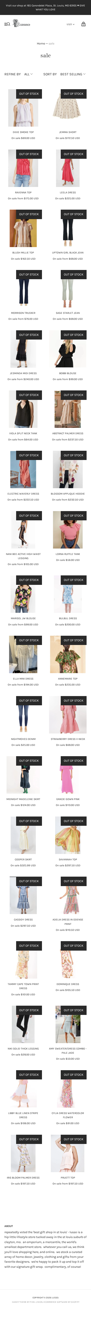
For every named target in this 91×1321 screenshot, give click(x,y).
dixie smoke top (23, 132)
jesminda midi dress (23, 373)
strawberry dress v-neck (68, 739)
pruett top (68, 1177)
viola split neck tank (23, 433)
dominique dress (68, 984)
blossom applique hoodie (68, 493)
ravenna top (23, 192)
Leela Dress (68, 192)
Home (41, 43)
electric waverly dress (23, 493)
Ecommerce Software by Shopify (61, 1302)
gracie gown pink (68, 799)
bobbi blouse (67, 373)
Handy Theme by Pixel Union (27, 1302)
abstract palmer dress (67, 433)
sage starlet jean (68, 312)
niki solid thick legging (23, 1048)
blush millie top (23, 252)
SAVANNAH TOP (68, 859)
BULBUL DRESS (68, 618)
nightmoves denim (23, 739)
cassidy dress (23, 919)
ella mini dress (23, 678)
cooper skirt (23, 859)
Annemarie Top (68, 678)
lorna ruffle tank (68, 554)
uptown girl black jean (67, 252)
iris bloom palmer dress (23, 1177)
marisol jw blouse (23, 618)
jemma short (67, 132)
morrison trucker (23, 312)
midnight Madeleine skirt (23, 799)
